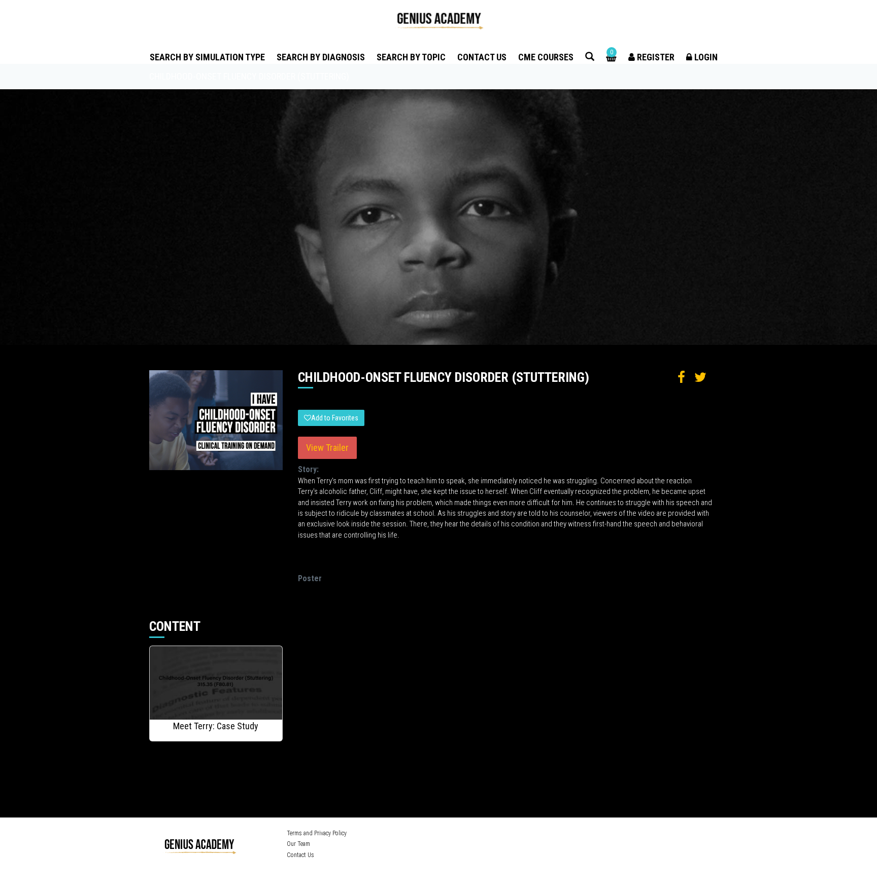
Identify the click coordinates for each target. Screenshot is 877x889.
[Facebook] (553, 834)
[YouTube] (583, 834)
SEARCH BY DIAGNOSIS (321, 57)
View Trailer (327, 447)
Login (705, 57)
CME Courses (546, 57)
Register (654, 57)
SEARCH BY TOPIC (411, 57)
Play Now (216, 683)
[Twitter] (567, 834)
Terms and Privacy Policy (317, 833)
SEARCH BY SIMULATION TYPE (207, 57)
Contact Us (482, 57)
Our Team (298, 843)
